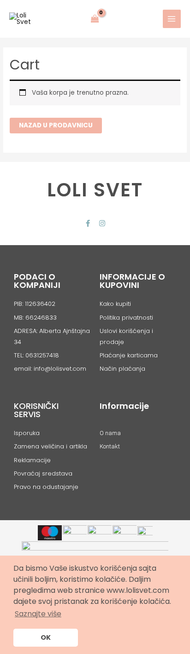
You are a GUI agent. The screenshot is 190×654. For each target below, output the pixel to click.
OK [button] (46, 637)
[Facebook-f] (87, 223)
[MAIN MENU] (172, 19)
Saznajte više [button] (38, 613)
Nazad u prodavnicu (56, 125)
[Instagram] (102, 223)
